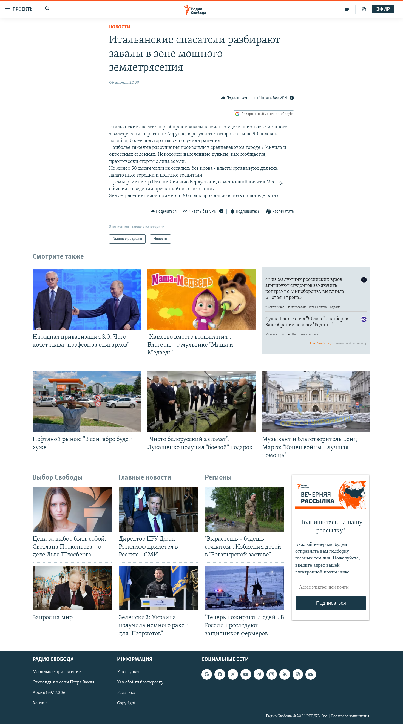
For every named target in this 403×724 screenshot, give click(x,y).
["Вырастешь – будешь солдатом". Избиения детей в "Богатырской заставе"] (244, 509)
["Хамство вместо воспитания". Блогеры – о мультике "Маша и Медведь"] (201, 299)
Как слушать (129, 672)
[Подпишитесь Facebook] (219, 674)
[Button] (234, 98)
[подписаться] (310, 674)
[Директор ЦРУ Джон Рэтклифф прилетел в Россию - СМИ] (158, 509)
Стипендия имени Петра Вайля (63, 682)
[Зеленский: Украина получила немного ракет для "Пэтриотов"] (158, 588)
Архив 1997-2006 (49, 693)
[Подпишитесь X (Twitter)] (233, 674)
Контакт (41, 703)
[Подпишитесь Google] (207, 674)
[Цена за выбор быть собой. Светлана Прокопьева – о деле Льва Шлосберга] (72, 509)
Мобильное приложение (57, 672)
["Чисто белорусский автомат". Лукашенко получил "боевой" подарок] (201, 401)
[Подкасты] (298, 674)
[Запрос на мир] (72, 588)
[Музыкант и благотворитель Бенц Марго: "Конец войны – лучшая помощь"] (316, 401)
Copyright (126, 703)
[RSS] (284, 674)
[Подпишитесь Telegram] (259, 674)
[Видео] (347, 9)
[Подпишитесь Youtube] (245, 674)
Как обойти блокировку (140, 682)
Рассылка (126, 693)
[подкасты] (364, 9)
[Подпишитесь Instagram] (271, 674)
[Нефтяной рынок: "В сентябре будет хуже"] (87, 401)
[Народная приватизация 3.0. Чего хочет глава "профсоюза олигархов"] (87, 299)
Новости (119, 27)
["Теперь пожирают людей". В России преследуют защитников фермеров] (244, 588)
